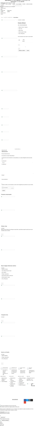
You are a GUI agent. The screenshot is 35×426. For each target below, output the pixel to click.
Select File (3, 417)
